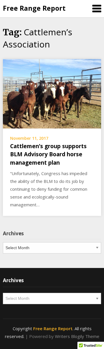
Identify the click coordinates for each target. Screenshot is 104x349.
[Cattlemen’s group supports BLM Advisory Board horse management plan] (52, 93)
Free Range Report (34, 8)
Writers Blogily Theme (77, 336)
